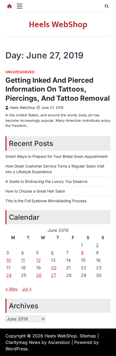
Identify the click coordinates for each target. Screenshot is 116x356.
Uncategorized (20, 72)
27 (53, 275)
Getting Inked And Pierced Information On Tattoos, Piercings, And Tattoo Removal (57, 89)
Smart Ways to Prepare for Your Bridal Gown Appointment (56, 156)
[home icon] (9, 6)
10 (8, 260)
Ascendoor (59, 342)
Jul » (27, 289)
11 (23, 260)
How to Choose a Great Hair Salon (35, 191)
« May (11, 289)
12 (38, 260)
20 (53, 267)
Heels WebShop (58, 25)
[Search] (107, 6)
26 (39, 275)
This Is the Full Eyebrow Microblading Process (45, 200)
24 (9, 275)
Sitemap (88, 335)
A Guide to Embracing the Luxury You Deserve (46, 181)
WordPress (16, 348)
